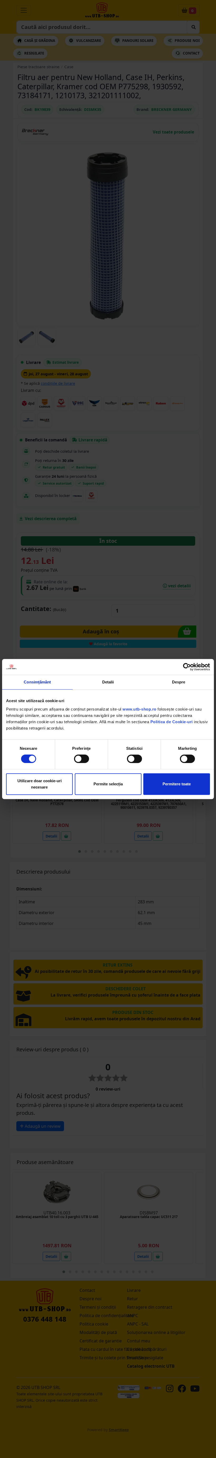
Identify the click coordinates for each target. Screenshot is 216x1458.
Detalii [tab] (108, 682)
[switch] (81, 759)
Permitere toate (177, 784)
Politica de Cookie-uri (171, 722)
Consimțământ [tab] (37, 682)
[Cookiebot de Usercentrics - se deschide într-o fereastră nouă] (187, 667)
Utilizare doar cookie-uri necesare (39, 784)
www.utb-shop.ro (139, 709)
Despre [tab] (178, 682)
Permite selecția (108, 784)
